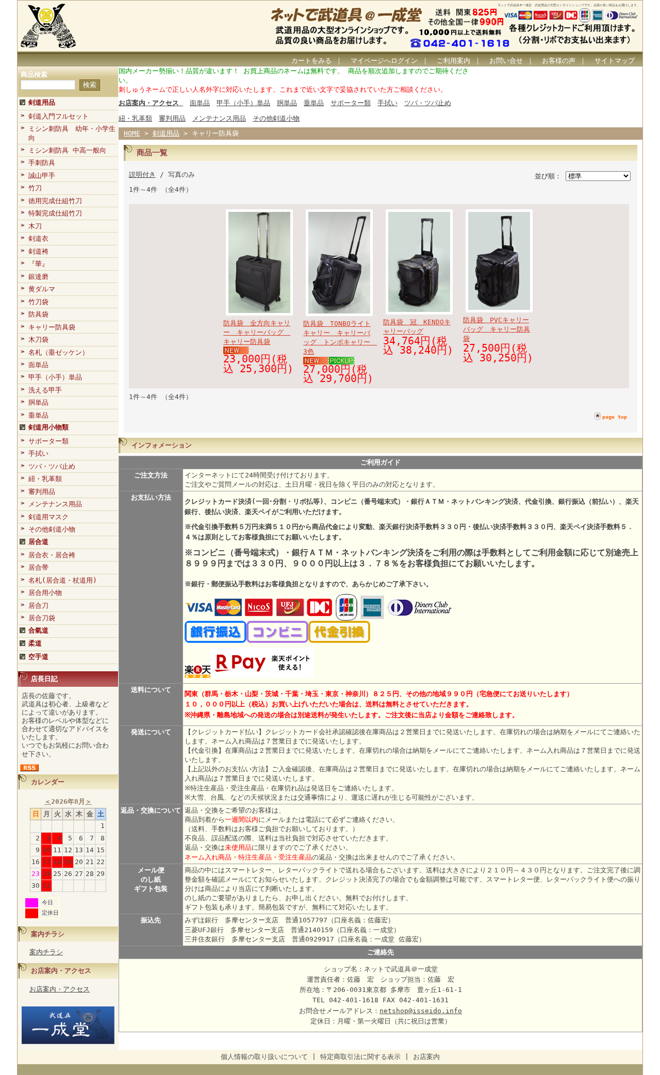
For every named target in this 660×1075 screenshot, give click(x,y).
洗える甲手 (45, 390)
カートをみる (311, 60)
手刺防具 (41, 163)
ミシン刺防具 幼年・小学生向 (72, 133)
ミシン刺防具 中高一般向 (67, 150)
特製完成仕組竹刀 (55, 213)
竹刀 (35, 188)
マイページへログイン (384, 60)
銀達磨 (38, 276)
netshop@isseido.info (421, 1011)
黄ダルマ (41, 289)
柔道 (35, 643)
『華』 (38, 264)
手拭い (38, 453)
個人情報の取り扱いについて (264, 1057)
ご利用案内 (453, 60)
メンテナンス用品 (55, 504)
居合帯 (38, 567)
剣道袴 (38, 251)
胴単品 (38, 402)
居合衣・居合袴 (51, 555)
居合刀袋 (41, 618)
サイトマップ (615, 60)
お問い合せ (506, 60)
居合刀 (38, 605)
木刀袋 (38, 339)
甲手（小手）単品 (55, 377)
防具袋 (38, 314)
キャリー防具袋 (51, 327)
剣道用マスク (48, 517)
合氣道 (38, 630)
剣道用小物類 (48, 427)
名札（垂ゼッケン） (58, 352)
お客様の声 (558, 60)
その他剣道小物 (51, 529)
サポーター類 (48, 441)
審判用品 (41, 491)
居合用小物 (45, 593)
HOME (132, 133)
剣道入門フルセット (58, 116)
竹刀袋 (38, 302)
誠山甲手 (41, 175)
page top (614, 417)
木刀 (35, 226)
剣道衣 (38, 238)
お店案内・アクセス (61, 970)
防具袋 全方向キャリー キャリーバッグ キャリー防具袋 (256, 332)
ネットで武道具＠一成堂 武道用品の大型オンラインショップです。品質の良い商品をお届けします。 (569, 5)
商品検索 (34, 74)
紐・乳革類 (45, 479)
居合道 (38, 541)
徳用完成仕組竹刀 (55, 201)
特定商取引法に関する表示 (360, 1057)
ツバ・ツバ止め (51, 466)
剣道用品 (41, 102)
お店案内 (426, 1057)
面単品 (38, 365)
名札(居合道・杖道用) (62, 580)
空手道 (38, 656)
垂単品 (38, 415)
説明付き (142, 174)
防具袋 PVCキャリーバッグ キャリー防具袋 (496, 329)
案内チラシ (47, 934)
